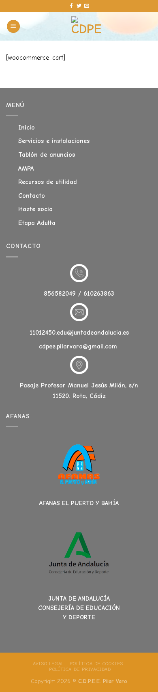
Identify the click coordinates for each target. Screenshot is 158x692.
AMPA (26, 168)
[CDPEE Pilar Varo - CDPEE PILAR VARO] (86, 26)
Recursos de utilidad (47, 182)
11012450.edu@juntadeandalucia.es (79, 332)
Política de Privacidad (80, 669)
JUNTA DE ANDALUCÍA (79, 598)
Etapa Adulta (37, 223)
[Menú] (13, 26)
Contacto (31, 195)
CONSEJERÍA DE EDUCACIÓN (79, 608)
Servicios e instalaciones (54, 141)
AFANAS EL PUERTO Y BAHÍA (79, 503)
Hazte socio (35, 209)
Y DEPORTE (79, 617)
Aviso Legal (48, 663)
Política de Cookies (96, 663)
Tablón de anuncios (46, 154)
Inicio (26, 127)
